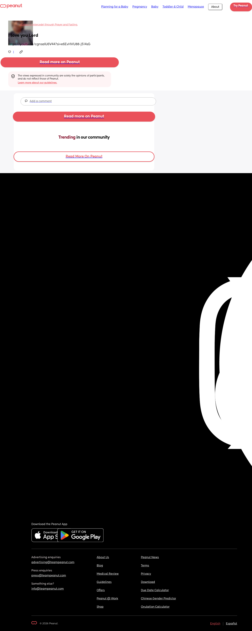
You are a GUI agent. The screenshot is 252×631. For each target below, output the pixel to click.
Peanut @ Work (107, 598)
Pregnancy (139, 6)
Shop (100, 607)
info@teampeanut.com (47, 589)
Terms (145, 565)
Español (231, 623)
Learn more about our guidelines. (37, 83)
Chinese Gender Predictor (158, 598)
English (215, 623)
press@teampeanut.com (48, 575)
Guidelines (104, 582)
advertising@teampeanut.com (52, 562)
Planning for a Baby (114, 6)
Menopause (196, 6)
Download (148, 582)
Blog (100, 565)
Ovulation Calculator (155, 607)
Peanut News (150, 557)
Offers (101, 590)
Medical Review (108, 574)
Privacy (146, 574)
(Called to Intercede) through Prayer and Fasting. (49, 25)
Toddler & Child (173, 6)
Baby (154, 6)
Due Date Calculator (155, 590)
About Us (103, 557)
